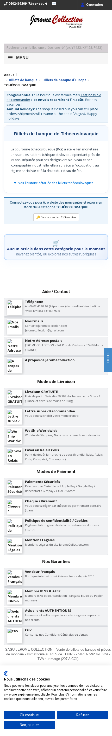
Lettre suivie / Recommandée (50, 411)
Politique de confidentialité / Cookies (56, 520)
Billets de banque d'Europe (64, 80)
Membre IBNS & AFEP (42, 591)
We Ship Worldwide (41, 430)
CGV (28, 630)
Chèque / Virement (41, 501)
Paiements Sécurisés (42, 481)
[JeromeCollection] (56, 21)
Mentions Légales (39, 540)
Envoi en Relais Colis (42, 450)
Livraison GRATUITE (41, 391)
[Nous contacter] (52, 3)
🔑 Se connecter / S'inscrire (56, 217)
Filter (108, 357)
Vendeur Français (40, 571)
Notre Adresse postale (44, 340)
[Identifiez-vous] (91, 5)
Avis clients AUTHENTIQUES (48, 610)
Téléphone (34, 301)
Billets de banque (23, 80)
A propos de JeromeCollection (50, 360)
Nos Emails (34, 321)
